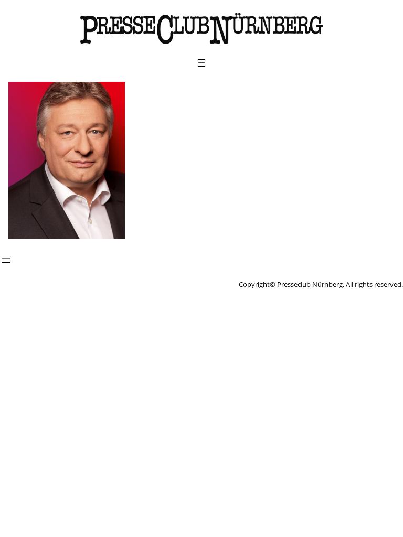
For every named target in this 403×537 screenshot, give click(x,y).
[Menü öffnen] (201, 63)
